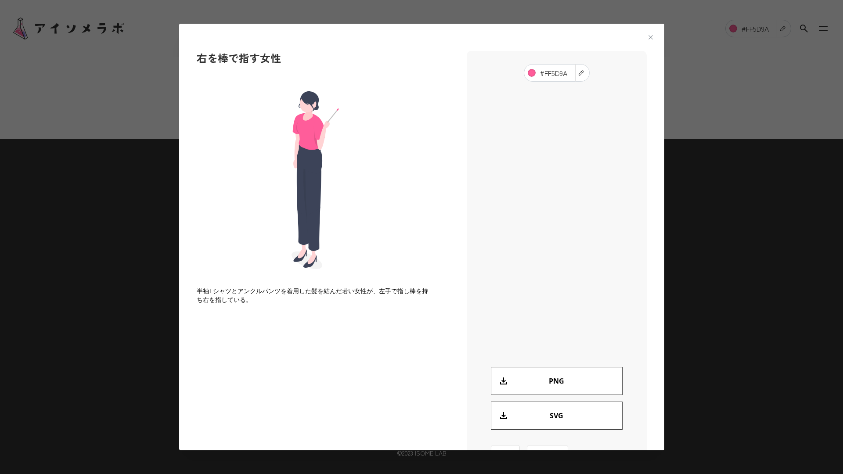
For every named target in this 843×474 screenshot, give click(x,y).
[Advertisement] (315, 383)
